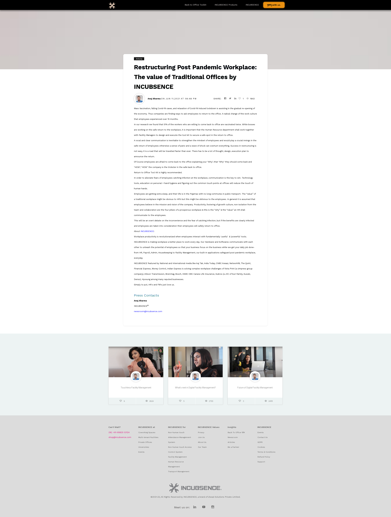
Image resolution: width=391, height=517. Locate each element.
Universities (143, 447)
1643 (252, 99)
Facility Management (177, 457)
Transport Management (178, 471)
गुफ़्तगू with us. (274, 5)
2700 (211, 401)
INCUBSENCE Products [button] (226, 5)
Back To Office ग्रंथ (236, 432)
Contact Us (263, 437)
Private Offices (145, 442)
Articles (231, 442)
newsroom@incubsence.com (148, 311)
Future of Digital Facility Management (255, 387)
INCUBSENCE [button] (252, 5)
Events (141, 452)
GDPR (260, 442)
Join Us (201, 437)
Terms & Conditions (266, 452)
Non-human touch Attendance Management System (179, 437)
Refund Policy (264, 457)
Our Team (202, 447)
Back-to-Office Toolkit (195, 5)
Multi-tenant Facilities (148, 437)
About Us (202, 442)
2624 (151, 401)
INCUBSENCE (147, 231)
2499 (270, 401)
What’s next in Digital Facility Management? (195, 387)
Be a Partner (233, 447)
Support (261, 462)
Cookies (261, 447)
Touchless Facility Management (136, 387)
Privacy (201, 432)
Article (139, 59)
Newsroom (233, 437)
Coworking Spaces (146, 432)
